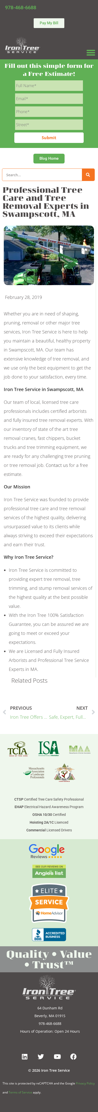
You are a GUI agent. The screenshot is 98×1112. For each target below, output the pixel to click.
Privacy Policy (85, 1083)
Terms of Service (20, 1092)
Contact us (57, 465)
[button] (91, 53)
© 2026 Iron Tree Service (49, 1070)
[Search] (88, 175)
